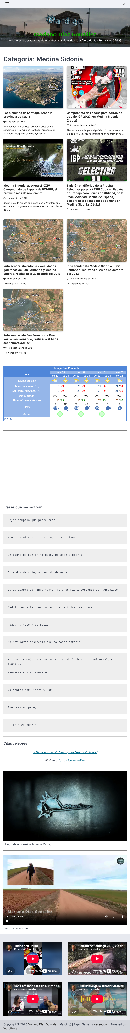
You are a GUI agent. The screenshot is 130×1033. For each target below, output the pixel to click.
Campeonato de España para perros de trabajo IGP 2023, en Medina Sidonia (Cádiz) (94, 116)
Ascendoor (101, 1024)
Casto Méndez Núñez (71, 760)
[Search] (124, 3)
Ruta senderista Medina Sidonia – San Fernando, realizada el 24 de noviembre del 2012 (95, 269)
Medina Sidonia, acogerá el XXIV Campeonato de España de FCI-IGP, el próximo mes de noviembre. (30, 189)
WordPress (10, 1028)
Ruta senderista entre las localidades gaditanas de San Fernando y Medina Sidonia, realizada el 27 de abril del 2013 (31, 269)
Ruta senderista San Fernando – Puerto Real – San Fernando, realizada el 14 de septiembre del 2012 (31, 339)
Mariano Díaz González (65, 34)
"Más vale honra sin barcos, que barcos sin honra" (65, 752)
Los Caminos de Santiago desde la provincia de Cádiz (27, 114)
